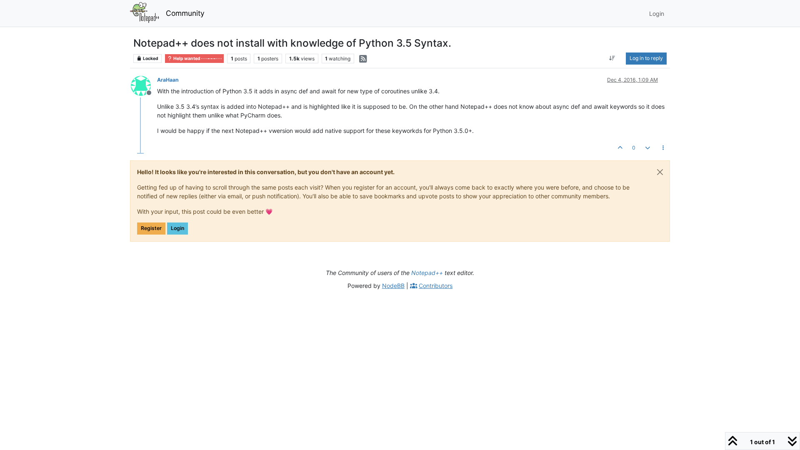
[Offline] (144, 85)
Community (185, 13)
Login (177, 228)
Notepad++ (427, 272)
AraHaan (168, 80)
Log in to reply (646, 58)
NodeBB (393, 285)
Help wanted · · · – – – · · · (197, 58)
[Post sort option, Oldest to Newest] (612, 58)
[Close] (660, 172)
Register (151, 228)
